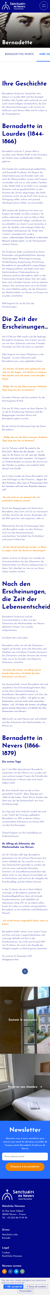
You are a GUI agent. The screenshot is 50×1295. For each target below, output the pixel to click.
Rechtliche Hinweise (12, 1256)
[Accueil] (13, 5)
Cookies (6, 1253)
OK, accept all (14, 1286)
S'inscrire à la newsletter (25, 1167)
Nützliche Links (10, 1235)
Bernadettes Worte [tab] (19, 54)
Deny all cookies (37, 1286)
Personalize (25, 1291)
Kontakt (6, 1238)
